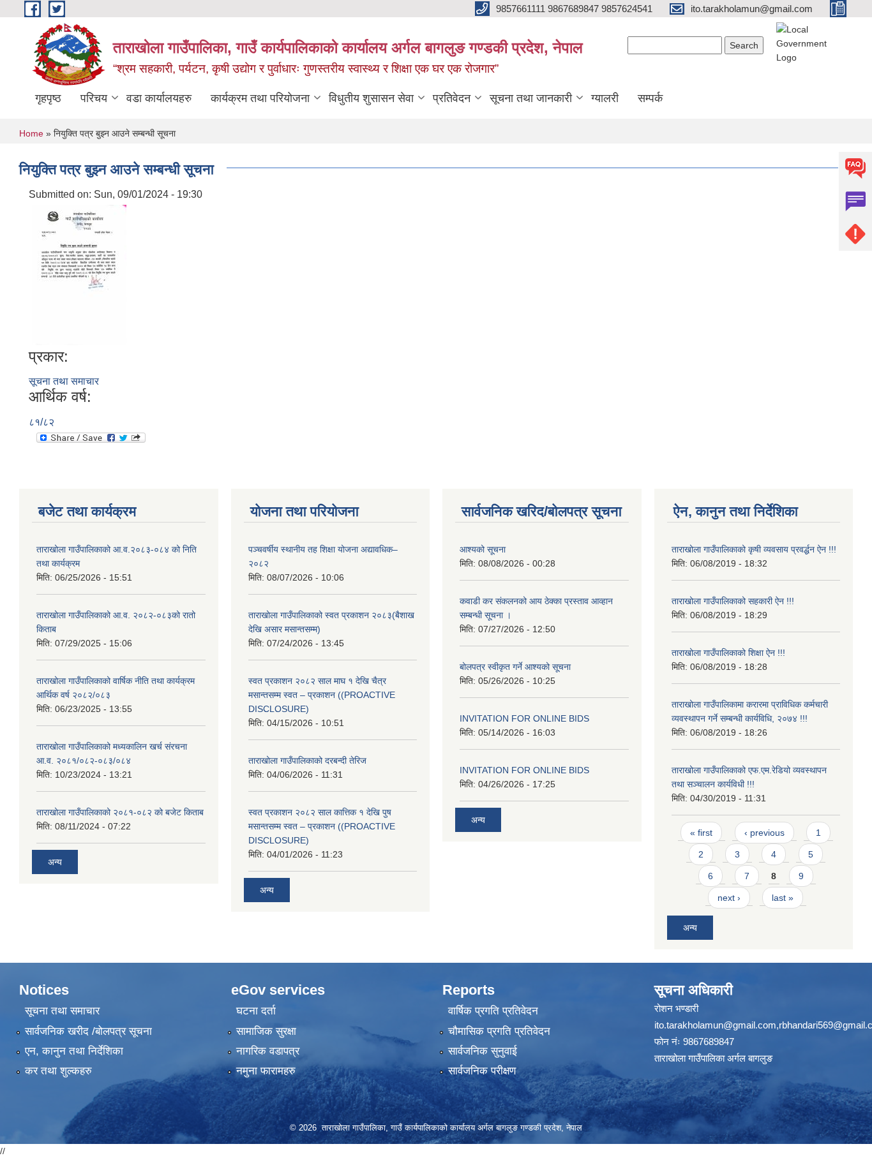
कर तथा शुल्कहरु (58, 1071)
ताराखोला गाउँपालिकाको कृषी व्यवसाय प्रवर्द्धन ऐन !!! (754, 549)
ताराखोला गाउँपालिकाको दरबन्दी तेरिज (307, 760)
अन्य (55, 862)
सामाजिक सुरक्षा (266, 1031)
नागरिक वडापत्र (267, 1051)
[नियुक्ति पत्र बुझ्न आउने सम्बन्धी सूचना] (79, 274)
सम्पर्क (650, 98)
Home (31, 133)
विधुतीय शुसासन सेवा (371, 98)
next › (729, 898)
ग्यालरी (605, 98)
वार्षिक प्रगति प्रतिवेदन (493, 1011)
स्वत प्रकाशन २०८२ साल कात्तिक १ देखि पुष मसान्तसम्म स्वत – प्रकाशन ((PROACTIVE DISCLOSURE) (321, 826)
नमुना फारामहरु (266, 1071)
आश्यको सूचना (483, 549)
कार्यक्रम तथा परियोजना (260, 98)
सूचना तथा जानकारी (531, 98)
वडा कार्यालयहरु (159, 98)
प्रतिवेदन (451, 98)
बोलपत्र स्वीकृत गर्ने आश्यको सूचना (515, 667)
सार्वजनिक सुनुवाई (482, 1051)
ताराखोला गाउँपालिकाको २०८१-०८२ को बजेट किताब (120, 812)
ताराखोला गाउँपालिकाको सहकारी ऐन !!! (733, 601)
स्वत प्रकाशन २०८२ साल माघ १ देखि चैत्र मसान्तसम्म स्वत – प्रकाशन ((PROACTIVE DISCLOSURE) (321, 695)
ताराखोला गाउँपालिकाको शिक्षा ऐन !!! (728, 653)
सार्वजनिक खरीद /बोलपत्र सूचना (88, 1031)
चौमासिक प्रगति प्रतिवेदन (499, 1031)
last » (782, 898)
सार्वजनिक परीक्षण (482, 1071)
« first (701, 833)
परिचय (93, 98)
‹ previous (764, 833)
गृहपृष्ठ (48, 98)
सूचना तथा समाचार (64, 381)
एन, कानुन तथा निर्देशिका (74, 1051)
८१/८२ (41, 422)
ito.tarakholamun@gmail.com (715, 1025)
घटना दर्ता (256, 1011)
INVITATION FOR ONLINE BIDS (524, 718)
